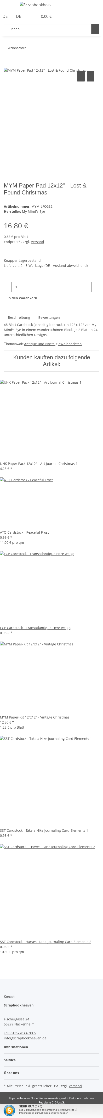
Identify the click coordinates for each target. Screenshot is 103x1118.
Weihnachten (71, 344)
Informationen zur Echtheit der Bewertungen (43, 1113)
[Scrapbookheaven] (35, 4)
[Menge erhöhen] (95, 287)
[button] (29, 16)
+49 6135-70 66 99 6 (20, 1033)
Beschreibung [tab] (19, 317)
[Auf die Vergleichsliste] (81, 76)
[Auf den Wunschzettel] (90, 76)
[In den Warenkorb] (7, 64)
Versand (37, 241)
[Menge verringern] (7, 287)
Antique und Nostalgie (42, 344)
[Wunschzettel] (34, 16)
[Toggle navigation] (10, 5)
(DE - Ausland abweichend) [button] (66, 265)
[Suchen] (95, 29)
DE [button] (6, 16)
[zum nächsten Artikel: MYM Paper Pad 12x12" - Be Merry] (30, 49)
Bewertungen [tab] (49, 317)
